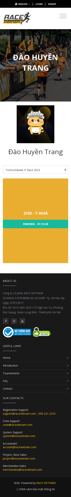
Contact (7, 388)
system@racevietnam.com (19, 436)
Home (6, 357)
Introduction (10, 365)
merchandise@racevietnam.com (22, 469)
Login (39, 4)
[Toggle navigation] (63, 16)
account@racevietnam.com (19, 447)
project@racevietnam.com (19, 458)
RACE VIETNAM (45, 483)
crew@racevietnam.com (17, 425)
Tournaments (11, 373)
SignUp (52, 4)
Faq (5, 381)
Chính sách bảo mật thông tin (37, 489)
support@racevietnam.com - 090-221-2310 (29, 413)
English (23, 4)
